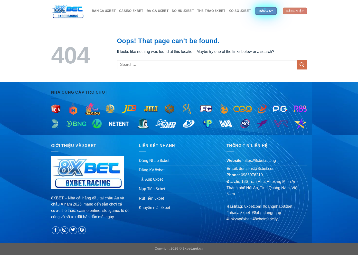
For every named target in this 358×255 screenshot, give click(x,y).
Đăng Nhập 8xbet (154, 160)
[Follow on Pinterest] (82, 230)
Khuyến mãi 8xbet (154, 208)
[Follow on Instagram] (64, 230)
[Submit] (302, 64)
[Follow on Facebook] (56, 230)
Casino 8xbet (131, 11)
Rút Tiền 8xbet (151, 198)
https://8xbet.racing (260, 160)
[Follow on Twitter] (73, 230)
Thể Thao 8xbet (211, 11)
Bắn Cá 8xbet (104, 11)
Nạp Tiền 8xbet (152, 189)
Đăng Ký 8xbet (151, 170)
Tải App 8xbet (151, 179)
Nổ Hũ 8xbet (183, 11)
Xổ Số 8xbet (240, 11)
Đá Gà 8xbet (158, 11)
